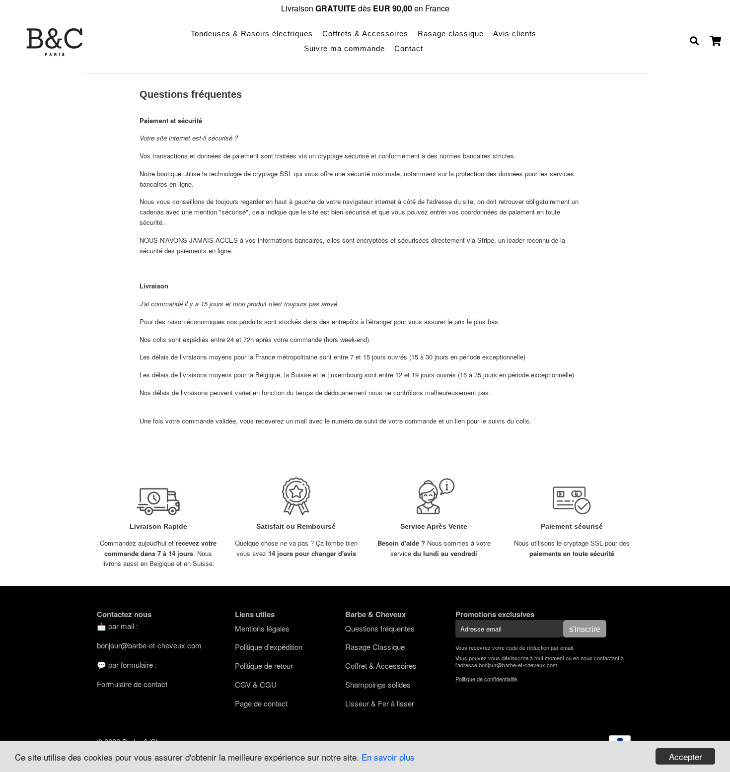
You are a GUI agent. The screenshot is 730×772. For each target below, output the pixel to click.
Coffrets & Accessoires (365, 33)
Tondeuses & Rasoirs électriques (252, 33)
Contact (408, 48)
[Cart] (717, 41)
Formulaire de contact (132, 684)
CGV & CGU (256, 684)
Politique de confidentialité (486, 679)
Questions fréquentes (380, 628)
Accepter (685, 756)
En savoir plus (388, 757)
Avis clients (514, 33)
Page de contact (261, 703)
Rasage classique (451, 33)
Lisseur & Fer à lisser (379, 703)
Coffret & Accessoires (381, 665)
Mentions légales (262, 628)
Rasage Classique (375, 646)
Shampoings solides (378, 684)
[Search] (694, 41)
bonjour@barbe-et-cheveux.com (149, 645)
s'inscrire (584, 629)
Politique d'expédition (268, 646)
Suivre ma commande (344, 48)
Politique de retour (264, 665)
